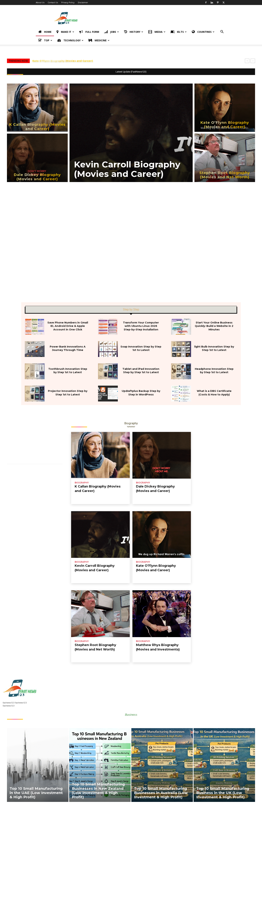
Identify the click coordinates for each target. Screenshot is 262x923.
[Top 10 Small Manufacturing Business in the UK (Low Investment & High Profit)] (224, 765)
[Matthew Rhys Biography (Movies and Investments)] (161, 613)
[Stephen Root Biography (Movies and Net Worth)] (224, 158)
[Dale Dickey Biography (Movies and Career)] (37, 158)
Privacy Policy (68, 2)
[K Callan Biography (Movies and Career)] (37, 108)
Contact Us (53, 2)
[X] (223, 2)
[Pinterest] (217, 2)
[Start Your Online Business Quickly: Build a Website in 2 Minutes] (181, 327)
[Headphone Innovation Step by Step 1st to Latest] (181, 371)
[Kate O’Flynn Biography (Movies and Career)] (224, 108)
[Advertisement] (161, 18)
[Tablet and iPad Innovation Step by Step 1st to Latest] (108, 371)
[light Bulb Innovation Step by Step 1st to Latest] (181, 349)
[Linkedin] (211, 2)
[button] (222, 32)
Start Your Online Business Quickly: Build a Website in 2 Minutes (214, 326)
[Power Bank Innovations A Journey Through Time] (35, 349)
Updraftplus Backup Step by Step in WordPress (141, 392)
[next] (253, 61)
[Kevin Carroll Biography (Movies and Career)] (131, 133)
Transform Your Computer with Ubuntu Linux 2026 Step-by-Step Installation (141, 326)
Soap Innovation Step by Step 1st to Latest (140, 348)
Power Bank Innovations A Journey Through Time (68, 348)
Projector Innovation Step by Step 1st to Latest (67, 392)
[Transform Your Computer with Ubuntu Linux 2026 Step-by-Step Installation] (108, 327)
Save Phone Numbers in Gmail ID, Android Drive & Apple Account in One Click (67, 326)
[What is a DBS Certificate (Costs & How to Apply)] (181, 393)
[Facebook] (206, 2)
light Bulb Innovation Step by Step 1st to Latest (214, 348)
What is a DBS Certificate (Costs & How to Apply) (214, 392)
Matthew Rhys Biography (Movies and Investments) (67, 60)
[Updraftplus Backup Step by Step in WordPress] (108, 393)
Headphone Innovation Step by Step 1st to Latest (214, 370)
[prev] (247, 61)
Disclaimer (83, 2)
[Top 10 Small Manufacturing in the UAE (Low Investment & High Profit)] (37, 765)
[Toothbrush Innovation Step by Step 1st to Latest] (35, 371)
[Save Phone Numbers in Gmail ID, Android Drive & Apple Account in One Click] (35, 327)
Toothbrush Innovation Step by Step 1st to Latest (67, 370)
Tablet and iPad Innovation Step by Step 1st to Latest (140, 370)
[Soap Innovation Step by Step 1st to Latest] (108, 349)
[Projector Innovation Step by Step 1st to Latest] (35, 393)
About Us (40, 2)
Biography (82, 482)
